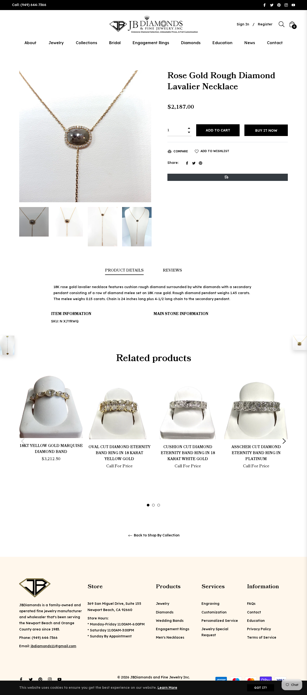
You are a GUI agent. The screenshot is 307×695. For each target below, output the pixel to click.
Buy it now (266, 130)
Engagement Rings (172, 629)
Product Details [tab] (124, 270)
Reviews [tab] (173, 270)
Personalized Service (219, 620)
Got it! (260, 687)
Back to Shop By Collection (156, 535)
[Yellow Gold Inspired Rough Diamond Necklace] (300, 343)
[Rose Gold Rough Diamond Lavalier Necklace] (7, 345)
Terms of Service (261, 637)
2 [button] (153, 505)
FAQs (251, 603)
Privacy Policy (259, 629)
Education (256, 620)
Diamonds (164, 612)
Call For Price (119, 466)
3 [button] (158, 505)
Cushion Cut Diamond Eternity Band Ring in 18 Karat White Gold (188, 453)
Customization (214, 612)
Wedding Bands (169, 620)
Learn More (167, 687)
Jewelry (162, 603)
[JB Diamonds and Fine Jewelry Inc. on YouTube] (293, 5)
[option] (51, 427)
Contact (254, 612)
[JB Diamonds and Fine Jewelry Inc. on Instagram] (286, 5)
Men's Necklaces (170, 637)
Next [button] (284, 441)
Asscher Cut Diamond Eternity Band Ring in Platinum (256, 453)
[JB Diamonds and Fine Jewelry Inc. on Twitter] (271, 5)
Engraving (210, 603)
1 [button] (148, 505)
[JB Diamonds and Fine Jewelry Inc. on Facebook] (264, 5)
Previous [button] (23, 441)
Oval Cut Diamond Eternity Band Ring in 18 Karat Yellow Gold (119, 453)
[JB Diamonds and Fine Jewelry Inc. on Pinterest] (279, 5)
